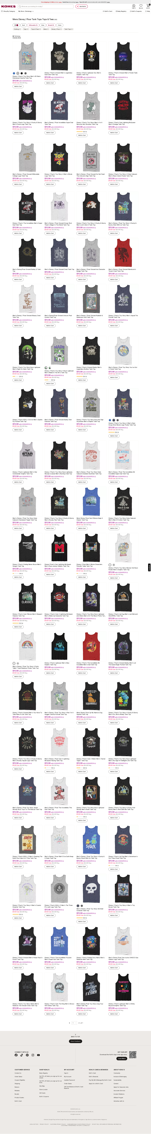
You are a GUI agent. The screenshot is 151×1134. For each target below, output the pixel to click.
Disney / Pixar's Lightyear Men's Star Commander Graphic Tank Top (25, 473)
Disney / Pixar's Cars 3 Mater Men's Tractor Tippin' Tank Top (91, 759)
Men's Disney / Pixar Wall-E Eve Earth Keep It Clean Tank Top (59, 857)
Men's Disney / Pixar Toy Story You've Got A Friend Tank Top (123, 368)
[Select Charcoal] (25, 73)
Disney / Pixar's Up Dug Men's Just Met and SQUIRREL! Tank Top (123, 615)
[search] (20, 6)
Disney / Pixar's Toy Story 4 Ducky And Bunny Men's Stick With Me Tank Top (122, 808)
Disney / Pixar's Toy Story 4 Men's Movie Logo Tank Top (58, 175)
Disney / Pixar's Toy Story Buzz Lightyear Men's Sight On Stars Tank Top (26, 368)
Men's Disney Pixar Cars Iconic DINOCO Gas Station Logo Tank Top (123, 958)
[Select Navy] (113, 420)
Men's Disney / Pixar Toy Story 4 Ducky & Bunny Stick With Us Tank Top (122, 224)
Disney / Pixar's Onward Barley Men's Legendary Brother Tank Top (89, 368)
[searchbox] (45, 6)
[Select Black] (21, 73)
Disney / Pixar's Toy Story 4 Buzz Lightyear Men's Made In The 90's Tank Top (59, 371)
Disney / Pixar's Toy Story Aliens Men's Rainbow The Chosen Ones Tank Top (26, 1004)
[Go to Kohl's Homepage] (8, 6)
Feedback (149, 568)
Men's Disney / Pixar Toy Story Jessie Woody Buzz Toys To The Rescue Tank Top (27, 808)
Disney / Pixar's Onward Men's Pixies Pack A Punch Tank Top (27, 958)
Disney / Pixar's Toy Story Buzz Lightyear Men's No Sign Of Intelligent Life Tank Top (122, 759)
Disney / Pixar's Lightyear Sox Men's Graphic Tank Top (89, 73)
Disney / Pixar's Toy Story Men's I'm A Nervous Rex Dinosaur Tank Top (89, 123)
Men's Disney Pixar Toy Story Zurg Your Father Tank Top (90, 1004)
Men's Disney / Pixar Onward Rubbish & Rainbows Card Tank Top (90, 316)
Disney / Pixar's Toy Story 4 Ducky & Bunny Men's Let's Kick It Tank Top (91, 224)
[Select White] (110, 565)
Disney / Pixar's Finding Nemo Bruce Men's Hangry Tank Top (27, 565)
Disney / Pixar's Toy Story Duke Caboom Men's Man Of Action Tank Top (122, 519)
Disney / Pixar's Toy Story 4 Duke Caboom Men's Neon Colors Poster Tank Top (123, 175)
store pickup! (70, 2)
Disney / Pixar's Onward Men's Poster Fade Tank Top (123, 73)
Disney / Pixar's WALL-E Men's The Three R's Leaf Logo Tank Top (59, 906)
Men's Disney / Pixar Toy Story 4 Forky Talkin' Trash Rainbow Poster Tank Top (26, 667)
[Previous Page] (69, 1023)
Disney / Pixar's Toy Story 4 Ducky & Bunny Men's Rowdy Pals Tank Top (59, 519)
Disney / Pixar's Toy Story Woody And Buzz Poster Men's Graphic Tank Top (123, 568)
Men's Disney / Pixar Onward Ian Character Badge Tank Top (91, 270)
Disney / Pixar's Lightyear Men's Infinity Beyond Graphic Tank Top (122, 1004)
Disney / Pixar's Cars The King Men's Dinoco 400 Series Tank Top (59, 1004)
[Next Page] (79, 1023)
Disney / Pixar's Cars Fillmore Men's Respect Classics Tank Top (27, 615)
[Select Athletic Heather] (17, 73)
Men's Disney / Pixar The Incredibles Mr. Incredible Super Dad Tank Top (122, 473)
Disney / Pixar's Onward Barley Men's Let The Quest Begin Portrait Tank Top (122, 664)
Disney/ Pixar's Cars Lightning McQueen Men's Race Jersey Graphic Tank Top (58, 565)
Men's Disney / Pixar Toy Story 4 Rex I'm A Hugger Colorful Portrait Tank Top (59, 713)
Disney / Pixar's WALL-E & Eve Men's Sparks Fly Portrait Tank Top (27, 420)
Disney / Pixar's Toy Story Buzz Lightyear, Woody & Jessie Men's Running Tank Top (59, 473)
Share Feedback (75, 1041)
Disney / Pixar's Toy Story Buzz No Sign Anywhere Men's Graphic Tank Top (90, 420)
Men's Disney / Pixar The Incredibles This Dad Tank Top (58, 808)
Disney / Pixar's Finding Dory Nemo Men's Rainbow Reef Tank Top (91, 958)
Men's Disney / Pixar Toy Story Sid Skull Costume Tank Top (90, 909)
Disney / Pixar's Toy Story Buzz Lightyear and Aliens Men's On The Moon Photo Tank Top (91, 615)
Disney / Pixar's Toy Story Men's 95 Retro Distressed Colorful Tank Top (27, 77)
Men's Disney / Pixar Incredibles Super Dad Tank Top (59, 123)
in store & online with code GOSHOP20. (94, 2)
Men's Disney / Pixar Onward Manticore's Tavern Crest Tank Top (122, 270)
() (86, 131)
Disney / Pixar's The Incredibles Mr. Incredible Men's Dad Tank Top (88, 664)
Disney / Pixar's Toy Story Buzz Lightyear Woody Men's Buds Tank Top (90, 808)
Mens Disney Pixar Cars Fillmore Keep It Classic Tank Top (90, 519)
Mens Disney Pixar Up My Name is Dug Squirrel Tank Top (89, 713)
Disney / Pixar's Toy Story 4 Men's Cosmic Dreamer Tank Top (27, 906)
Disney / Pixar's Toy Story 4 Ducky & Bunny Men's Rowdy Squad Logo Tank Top (27, 759)
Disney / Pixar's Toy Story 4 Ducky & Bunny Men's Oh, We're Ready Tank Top (123, 713)
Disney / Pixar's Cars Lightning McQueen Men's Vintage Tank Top (122, 123)
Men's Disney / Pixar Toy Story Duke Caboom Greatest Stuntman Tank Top (89, 473)
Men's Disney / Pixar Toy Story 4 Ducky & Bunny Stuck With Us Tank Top (91, 857)
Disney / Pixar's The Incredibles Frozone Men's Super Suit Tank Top (58, 958)
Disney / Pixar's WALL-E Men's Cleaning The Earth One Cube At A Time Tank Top (27, 857)
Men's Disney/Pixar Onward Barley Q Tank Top (27, 270)
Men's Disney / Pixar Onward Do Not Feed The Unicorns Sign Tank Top (91, 175)
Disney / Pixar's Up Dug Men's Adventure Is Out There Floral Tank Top (123, 857)
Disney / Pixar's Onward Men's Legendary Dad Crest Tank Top (58, 73)
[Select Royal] (14, 73)
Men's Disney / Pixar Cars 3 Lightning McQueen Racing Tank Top (57, 759)
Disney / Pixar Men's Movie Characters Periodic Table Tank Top (89, 565)
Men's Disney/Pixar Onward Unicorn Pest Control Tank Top (58, 316)
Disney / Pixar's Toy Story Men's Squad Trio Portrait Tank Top (123, 316)
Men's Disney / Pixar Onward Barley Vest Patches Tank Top (58, 420)
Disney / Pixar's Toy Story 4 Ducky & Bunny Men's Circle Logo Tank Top (27, 123)
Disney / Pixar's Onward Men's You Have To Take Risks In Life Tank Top (27, 713)
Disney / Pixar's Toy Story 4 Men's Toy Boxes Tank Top (122, 906)
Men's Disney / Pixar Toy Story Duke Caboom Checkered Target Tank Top (25, 519)
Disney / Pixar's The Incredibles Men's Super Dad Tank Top (27, 224)
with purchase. (51, 2)
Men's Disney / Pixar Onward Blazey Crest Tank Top (27, 316)
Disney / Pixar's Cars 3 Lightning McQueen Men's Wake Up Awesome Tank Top (59, 615)
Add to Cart (18, 86)
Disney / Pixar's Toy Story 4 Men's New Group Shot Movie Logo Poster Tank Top (122, 424)
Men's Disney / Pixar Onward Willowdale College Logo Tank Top (26, 175)
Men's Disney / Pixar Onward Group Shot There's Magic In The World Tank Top (58, 224)
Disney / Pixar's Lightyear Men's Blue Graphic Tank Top (57, 664)
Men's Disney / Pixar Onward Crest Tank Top (59, 269)
